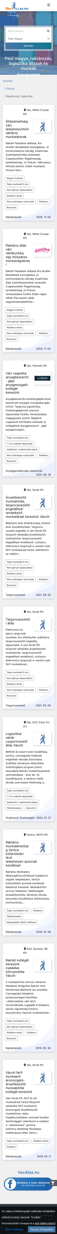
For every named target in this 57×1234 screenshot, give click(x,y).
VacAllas (8, 80)
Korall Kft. (38, 489)
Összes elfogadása (41, 1229)
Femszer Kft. (39, 365)
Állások (10, 88)
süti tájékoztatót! (45, 1223)
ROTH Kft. (42, 834)
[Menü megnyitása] (48, 4)
